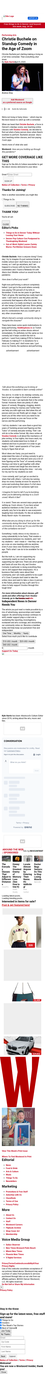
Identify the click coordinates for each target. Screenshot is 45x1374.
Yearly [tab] (25, 633)
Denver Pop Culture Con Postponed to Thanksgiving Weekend (23, 239)
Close (3, 1372)
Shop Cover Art (13, 1231)
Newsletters (11, 1181)
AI (34, 1263)
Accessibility (27, 1263)
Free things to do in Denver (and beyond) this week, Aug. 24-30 (22, 25)
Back (3, 1356)
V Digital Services (14, 1257)
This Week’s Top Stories (12, 1325)
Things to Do (7, 1320)
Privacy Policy (12, 1204)
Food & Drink (12, 1168)
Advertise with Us (14, 1195)
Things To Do (12, 1178)
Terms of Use (12, 1201)
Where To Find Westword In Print (16, 1156)
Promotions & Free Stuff (17, 1192)
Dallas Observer (13, 1245)
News (8, 1165)
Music (8, 1174)
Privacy (31, 185)
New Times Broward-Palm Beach (21, 1248)
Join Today (5, 1331)
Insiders (5, 1323)
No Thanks (5, 1334)
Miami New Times (14, 1251)
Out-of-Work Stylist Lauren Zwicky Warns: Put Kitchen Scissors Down (21, 245)
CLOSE (6, 224)
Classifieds (11, 1198)
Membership (11, 1234)
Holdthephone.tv (24, 328)
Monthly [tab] (17, 633)
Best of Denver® (9, 1328)
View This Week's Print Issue (15, 1151)
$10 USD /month (10, 641)
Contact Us (11, 1218)
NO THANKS (22, 206)
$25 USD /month (27, 641)
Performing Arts (9, 35)
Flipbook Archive (13, 1228)
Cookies (18, 1263)
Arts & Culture (12, 1171)
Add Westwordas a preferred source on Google (17, 101)
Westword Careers (14, 1224)
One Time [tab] (7, 633)
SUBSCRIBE (9, 206)
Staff (8, 1221)
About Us (10, 1215)
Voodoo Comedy (21, 129)
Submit (12, 1356)
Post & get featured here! (16, 905)
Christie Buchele (27, 124)
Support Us (33, 18)
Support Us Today (10, 651)
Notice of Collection (10, 185)
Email (5, 174)
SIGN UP (8, 181)
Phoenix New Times (15, 1254)
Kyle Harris (9, 62)
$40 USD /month (10, 645)
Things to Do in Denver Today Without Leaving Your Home (23, 234)
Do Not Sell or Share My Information (18, 1284)
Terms (24, 185)
